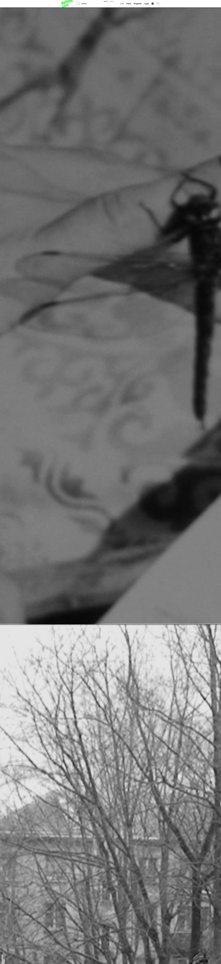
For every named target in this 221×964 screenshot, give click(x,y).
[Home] (67, 3)
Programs (138, 4)
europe (112, 1)
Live (122, 4)
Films (128, 4)
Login (146, 4)
